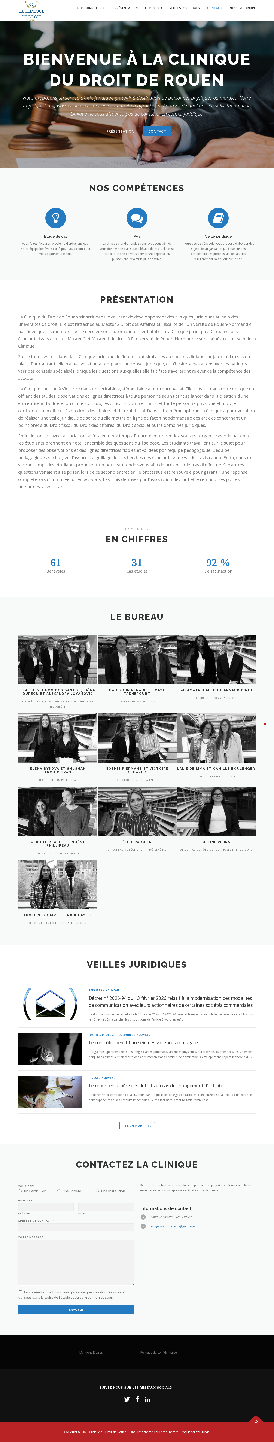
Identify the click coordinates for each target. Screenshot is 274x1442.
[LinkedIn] (147, 1399)
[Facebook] (137, 1399)
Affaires (95, 990)
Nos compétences (92, 8)
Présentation (126, 8)
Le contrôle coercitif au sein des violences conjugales (144, 1042)
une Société (72, 1191)
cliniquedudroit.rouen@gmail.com (173, 1226)
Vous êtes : (29, 1186)
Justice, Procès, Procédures (111, 1034)
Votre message (32, 1237)
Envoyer (76, 1309)
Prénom (24, 1213)
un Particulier (35, 1191)
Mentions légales (91, 1352)
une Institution (113, 1191)
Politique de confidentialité (158, 1352)
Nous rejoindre (243, 8)
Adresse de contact (36, 1220)
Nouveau (112, 990)
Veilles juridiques (184, 8)
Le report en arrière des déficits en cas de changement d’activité (156, 1085)
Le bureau (153, 8)
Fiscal (93, 1077)
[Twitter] (127, 1399)
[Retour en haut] (256, 1422)
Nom (81, 1213)
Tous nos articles (137, 1126)
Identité (26, 1200)
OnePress (136, 1432)
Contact (215, 8)
